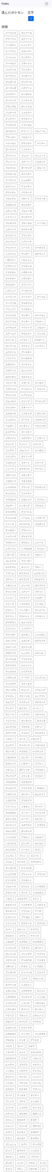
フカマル (25, 726)
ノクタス (23, 966)
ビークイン (10, 75)
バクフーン (26, 88)
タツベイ (9, 1076)
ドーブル (41, 223)
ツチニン (9, 769)
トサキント (40, 616)
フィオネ (21, 1095)
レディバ (9, 1113)
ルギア (31, 1046)
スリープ (25, 401)
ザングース (26, 81)
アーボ (38, 911)
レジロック (38, 751)
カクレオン (10, 376)
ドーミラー (26, 296)
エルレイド (26, 499)
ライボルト (26, 309)
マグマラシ (40, 714)
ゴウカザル (10, 782)
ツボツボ (32, 1168)
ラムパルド (10, 401)
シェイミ (37, 1076)
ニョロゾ (35, 1150)
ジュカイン (10, 419)
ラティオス (26, 683)
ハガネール (26, 272)
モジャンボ (26, 646)
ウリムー (41, 548)
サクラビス (10, 665)
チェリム (37, 1070)
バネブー (25, 763)
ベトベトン (10, 806)
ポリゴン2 (24, 573)
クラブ (24, 1058)
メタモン (25, 806)
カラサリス (24, 468)
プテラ (22, 1101)
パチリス (41, 904)
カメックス (26, 622)
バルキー (39, 321)
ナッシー (23, 444)
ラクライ (25, 947)
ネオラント (40, 253)
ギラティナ (26, 923)
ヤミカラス (10, 671)
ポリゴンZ (24, 579)
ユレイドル (10, 560)
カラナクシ (10, 567)
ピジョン (25, 886)
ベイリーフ (26, 327)
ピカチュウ (10, 1027)
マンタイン (24, 425)
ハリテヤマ (26, 904)
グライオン (10, 192)
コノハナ (9, 1107)
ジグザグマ (26, 990)
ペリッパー (10, 309)
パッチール (10, 112)
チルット (25, 689)
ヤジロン (39, 757)
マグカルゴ (10, 499)
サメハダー (10, 634)
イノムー (9, 597)
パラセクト (40, 769)
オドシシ (25, 1009)
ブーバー (39, 806)
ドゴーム (9, 573)
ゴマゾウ (23, 1064)
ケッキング (24, 505)
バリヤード (26, 192)
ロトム (8, 1119)
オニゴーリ (10, 235)
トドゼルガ (26, 548)
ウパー (8, 929)
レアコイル (26, 395)
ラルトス (41, 388)
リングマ (9, 450)
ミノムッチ (10, 947)
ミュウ (20, 1162)
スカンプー (26, 51)
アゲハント (26, 530)
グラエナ (35, 1039)
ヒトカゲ (35, 1101)
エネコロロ (36, 1052)
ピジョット (10, 978)
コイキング (10, 327)
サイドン (9, 616)
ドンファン (10, 720)
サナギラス (26, 782)
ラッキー (25, 321)
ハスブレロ (10, 843)
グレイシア (10, 775)
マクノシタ (24, 696)
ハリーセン (10, 143)
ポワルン (25, 542)
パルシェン (26, 259)
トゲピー (9, 739)
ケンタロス (26, 358)
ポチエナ (37, 1125)
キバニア (23, 1021)
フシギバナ (10, 972)
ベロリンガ (40, 425)
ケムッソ (9, 1125)
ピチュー (39, 726)
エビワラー (26, 438)
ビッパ (8, 1150)
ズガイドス (10, 653)
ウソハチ (23, 1125)
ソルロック (10, 462)
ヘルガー (9, 425)
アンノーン (10, 161)
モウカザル (10, 812)
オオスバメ (10, 904)
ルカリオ (25, 640)
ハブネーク (40, 517)
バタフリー (10, 259)
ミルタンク (40, 161)
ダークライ (10, 149)
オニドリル (10, 321)
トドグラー (26, 149)
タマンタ (41, 720)
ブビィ (20, 1168)
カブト (24, 1144)
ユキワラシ (26, 825)
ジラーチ (37, 444)
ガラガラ (23, 1113)
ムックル (25, 653)
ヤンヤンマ (24, 745)
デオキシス (40, 702)
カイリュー (10, 186)
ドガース (25, 382)
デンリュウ (10, 395)
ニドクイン (10, 253)
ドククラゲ (26, 788)
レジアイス (26, 671)
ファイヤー (26, 493)
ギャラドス (26, 536)
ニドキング (26, 413)
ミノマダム (38, 966)
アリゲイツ (26, 800)
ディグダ (37, 1144)
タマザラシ (10, 622)
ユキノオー (26, 474)
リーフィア (10, 296)
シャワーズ (10, 536)
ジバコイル (24, 524)
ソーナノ (25, 849)
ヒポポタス (10, 1033)
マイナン (41, 499)
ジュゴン (9, 855)
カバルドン (10, 131)
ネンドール (26, 32)
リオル (8, 898)
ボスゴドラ (40, 585)
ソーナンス (26, 100)
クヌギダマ (38, 941)
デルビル (9, 1039)
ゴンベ (20, 1046)
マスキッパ (10, 542)
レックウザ (10, 874)
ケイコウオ (26, 868)
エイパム (37, 1082)
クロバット (24, 616)
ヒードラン (10, 51)
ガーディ (25, 794)
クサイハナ (10, 892)
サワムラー (26, 333)
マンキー (41, 143)
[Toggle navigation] (46, 3)
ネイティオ (10, 984)
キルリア (9, 702)
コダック (9, 966)
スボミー (39, 554)
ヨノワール (10, 345)
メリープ (9, 603)
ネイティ (35, 1095)
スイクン (25, 345)
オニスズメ (10, 849)
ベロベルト (40, 745)
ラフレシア (40, 689)
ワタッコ (23, 1015)
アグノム (37, 1089)
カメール (9, 339)
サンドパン (40, 610)
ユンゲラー (10, 94)
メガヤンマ (10, 481)
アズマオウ (36, 861)
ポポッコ (37, 1113)
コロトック (10, 646)
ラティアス (10, 640)
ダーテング (26, 167)
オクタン (25, 634)
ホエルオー (10, 284)
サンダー (25, 315)
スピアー (9, 505)
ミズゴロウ (10, 996)
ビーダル (39, 450)
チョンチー (26, 186)
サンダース (10, 81)
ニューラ (9, 468)
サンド (24, 892)
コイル (22, 935)
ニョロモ (23, 1107)
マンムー (25, 155)
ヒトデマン (10, 431)
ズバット (41, 990)
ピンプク (25, 843)
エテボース (10, 413)
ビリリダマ (10, 880)
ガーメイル (26, 106)
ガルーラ (41, 167)
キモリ (8, 1138)
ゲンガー (25, 253)
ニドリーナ (26, 241)
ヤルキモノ (40, 732)
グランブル (10, 106)
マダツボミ (40, 1003)
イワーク (25, 487)
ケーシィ (37, 708)
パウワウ (35, 1156)
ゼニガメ (21, 1138)
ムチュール (10, 210)
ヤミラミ (23, 1076)
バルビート (26, 137)
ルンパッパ (10, 241)
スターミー (26, 407)
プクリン (39, 591)
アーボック (26, 290)
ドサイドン (10, 438)
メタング (35, 739)
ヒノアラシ (40, 696)
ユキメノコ (38, 1015)
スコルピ (23, 751)
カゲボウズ (10, 1058)
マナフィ (37, 1064)
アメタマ (41, 960)
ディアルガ (10, 659)
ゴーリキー (26, 431)
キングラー (26, 57)
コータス (39, 382)
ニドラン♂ (24, 339)
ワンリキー (26, 69)
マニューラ (40, 155)
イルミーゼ (26, 210)
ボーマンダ (10, 88)
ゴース (22, 739)
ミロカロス (38, 892)
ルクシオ (39, 653)
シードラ (25, 247)
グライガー (26, 143)
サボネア (35, 1132)
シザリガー (26, 278)
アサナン (25, 837)
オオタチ (23, 1089)
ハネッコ (37, 1058)
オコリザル (10, 511)
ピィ (44, 1168)
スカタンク (10, 204)
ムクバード (10, 229)
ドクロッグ (24, 554)
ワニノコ (9, 1101)
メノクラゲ (10, 837)
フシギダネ (40, 1033)
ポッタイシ (26, 720)
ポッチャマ (26, 831)
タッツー (25, 567)
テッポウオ (26, 960)
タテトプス (10, 818)
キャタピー (10, 530)
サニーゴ (9, 714)
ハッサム (9, 1070)
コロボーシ (39, 339)
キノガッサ (10, 868)
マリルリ (39, 775)
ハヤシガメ (10, 1009)
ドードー (25, 812)
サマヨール (10, 174)
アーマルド (10, 63)
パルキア (39, 837)
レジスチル (10, 487)
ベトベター (24, 610)
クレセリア (10, 788)
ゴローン (25, 198)
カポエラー (10, 364)
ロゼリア (9, 1021)
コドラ (24, 978)
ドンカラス (10, 124)
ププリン (39, 763)
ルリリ (22, 1052)
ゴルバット (24, 450)
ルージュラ (10, 100)
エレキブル (10, 726)
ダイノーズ (26, 456)
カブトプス (10, 732)
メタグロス (10, 757)
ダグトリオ (24, 769)
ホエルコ (9, 935)
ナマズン (9, 696)
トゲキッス (10, 677)
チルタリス (26, 302)
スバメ (8, 1095)
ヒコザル (23, 941)
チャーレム (26, 511)
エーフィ (25, 818)
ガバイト (39, 947)
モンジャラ (26, 370)
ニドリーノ (10, 216)
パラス (8, 1046)
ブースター (26, 352)
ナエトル (35, 935)
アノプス (25, 1033)
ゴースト (25, 419)
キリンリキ (10, 591)
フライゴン (26, 235)
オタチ (34, 1119)
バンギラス (10, 223)
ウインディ (10, 456)
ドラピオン (10, 272)
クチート (25, 462)
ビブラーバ (10, 266)
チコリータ (40, 198)
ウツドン (9, 708)
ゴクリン (9, 579)
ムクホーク (39, 573)
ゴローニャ (10, 474)
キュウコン (10, 493)
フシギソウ (26, 996)
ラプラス (41, 954)
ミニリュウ (10, 923)
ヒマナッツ (10, 917)
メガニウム (10, 990)
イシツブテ (26, 954)
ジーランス (10, 32)
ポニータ (9, 751)
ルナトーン (26, 38)
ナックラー (10, 118)
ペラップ (9, 1015)
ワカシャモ (38, 978)
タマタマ (35, 1138)
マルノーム (40, 131)
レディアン (10, 548)
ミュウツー (26, 628)
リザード (41, 438)
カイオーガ (26, 229)
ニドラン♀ (40, 345)
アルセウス (39, 579)
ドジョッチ (40, 812)
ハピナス (23, 1070)
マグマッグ (10, 960)
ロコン (38, 849)
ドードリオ (10, 302)
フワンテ (41, 874)
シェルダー (26, 180)
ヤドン (36, 898)
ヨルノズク (10, 831)
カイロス (39, 843)
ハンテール (10, 69)
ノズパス (9, 1052)
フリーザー (26, 560)
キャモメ (21, 1132)
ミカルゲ (9, 941)
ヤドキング (40, 487)
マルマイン (10, 167)
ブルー (38, 567)
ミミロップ (10, 1003)
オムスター (26, 204)
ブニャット (26, 874)
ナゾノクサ (26, 1027)
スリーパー (26, 284)
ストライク (10, 315)
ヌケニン (21, 929)
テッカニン (26, 388)
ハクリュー (10, 290)
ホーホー (39, 1009)
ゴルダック (40, 524)
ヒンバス (25, 585)
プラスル (39, 505)
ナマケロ (37, 1021)
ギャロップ (10, 911)
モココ (8, 1168)
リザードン (26, 63)
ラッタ (22, 1039)
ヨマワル (41, 923)
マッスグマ (10, 683)
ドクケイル (10, 388)
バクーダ (9, 554)
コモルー (41, 327)
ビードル (41, 296)
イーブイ (25, 677)
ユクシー (25, 591)
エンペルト (40, 315)
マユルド (25, 732)
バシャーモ (10, 382)
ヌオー (38, 917)
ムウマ (8, 1132)
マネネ (31, 1162)
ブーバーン (10, 155)
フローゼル (26, 223)
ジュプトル (40, 677)
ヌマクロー (10, 278)
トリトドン (10, 358)
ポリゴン (23, 708)
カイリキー (26, 174)
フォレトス (10, 886)
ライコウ (21, 861)
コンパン (35, 855)
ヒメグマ (9, 1064)
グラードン (10, 38)
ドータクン (10, 45)
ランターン (26, 75)
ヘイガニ (9, 1082)
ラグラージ (10, 370)
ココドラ (41, 972)
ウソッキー (10, 407)
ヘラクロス (24, 603)
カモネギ (21, 1119)
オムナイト (40, 794)
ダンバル (41, 413)
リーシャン (10, 57)
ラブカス (41, 825)
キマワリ (35, 929)
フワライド (24, 597)
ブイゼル (25, 917)
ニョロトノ (26, 984)
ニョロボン (40, 634)
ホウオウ (21, 1150)
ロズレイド (10, 763)
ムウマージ (10, 352)
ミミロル (41, 996)
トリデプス (24, 714)
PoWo (5, 3)
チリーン (25, 131)
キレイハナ (10, 954)
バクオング (40, 419)
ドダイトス (10, 585)
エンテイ (9, 745)
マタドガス (26, 481)
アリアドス (26, 659)
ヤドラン (39, 468)
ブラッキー (10, 137)
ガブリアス (40, 640)
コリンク (9, 444)
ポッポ (8, 1162)
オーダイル (26, 94)
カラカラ (9, 1089)
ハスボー (39, 597)
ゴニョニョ (10, 1144)
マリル (8, 861)
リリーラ (39, 462)
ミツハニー (10, 628)
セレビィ (9, 1156)
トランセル (26, 124)
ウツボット (26, 880)
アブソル (25, 911)
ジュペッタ (26, 972)
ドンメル (41, 333)
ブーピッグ (40, 401)
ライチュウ (24, 702)
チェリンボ (10, 517)
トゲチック (10, 794)
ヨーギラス (40, 247)
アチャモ (23, 1082)
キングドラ (26, 216)
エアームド (10, 333)
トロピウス (10, 800)
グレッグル (10, 689)
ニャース (9, 524)
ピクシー (9, 610)
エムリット (26, 665)
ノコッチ (25, 1003)
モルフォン (26, 376)
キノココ (37, 1107)
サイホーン (26, 118)
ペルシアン (10, 198)
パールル (25, 517)
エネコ (22, 1156)
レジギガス (40, 886)
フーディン (10, 180)
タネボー (41, 788)
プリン (22, 855)
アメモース (26, 266)
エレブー (25, 757)
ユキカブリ (22, 898)
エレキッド (10, 825)
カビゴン (39, 818)
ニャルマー (26, 112)
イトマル (39, 603)
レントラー (26, 45)
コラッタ (25, 775)
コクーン (25, 161)
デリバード (10, 247)
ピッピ (43, 1162)
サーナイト (26, 364)
